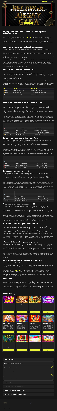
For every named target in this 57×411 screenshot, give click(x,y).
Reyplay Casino (28, 37)
